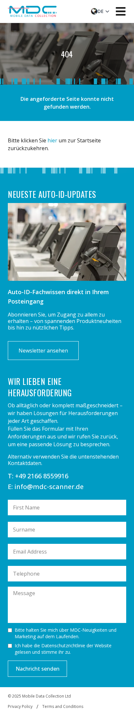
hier (52, 140)
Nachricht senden (38, 668)
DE (100, 11)
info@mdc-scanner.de (49, 486)
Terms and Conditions (62, 706)
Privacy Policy (20, 706)
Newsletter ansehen (43, 350)
